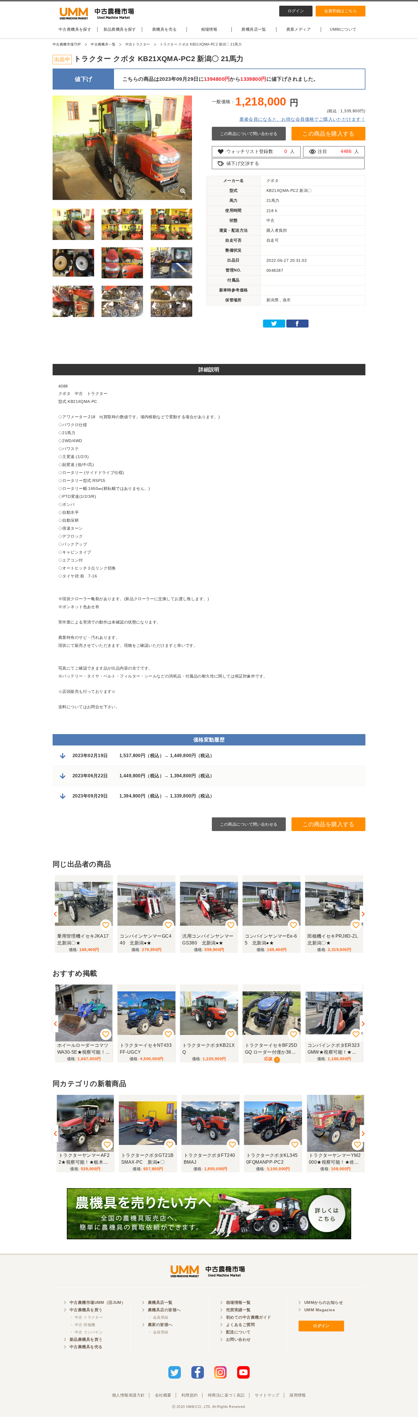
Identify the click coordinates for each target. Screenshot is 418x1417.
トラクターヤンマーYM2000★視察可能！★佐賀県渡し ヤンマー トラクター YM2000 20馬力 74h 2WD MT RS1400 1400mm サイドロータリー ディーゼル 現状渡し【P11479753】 (334, 1159)
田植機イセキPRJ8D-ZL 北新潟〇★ (334, 939)
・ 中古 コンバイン (86, 1332)
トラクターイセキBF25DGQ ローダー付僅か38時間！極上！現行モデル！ (271, 1049)
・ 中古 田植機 (82, 1325)
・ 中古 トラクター (86, 1317)
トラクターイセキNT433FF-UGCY (145, 1049)
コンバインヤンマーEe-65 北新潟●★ (271, 939)
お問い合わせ (238, 1339)
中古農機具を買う (86, 1310)
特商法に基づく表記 (226, 1395)
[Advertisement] (209, 345)
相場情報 (209, 29)
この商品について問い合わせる (249, 133)
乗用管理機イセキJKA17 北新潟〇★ (85, 939)
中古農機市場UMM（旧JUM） (97, 1302)
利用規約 (189, 1395)
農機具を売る (164, 29)
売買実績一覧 (238, 1310)
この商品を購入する (328, 133)
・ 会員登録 (158, 1317)
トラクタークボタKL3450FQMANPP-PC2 (270, 1159)
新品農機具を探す (120, 29)
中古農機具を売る (86, 1347)
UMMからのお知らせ (323, 1302)
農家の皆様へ (160, 1324)
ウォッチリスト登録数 (249, 151)
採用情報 (297, 1395)
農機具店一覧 (253, 29)
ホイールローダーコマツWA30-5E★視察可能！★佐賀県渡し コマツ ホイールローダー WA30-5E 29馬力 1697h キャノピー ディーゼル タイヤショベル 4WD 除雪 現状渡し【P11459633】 (84, 1049)
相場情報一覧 (238, 1302)
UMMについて (343, 29)
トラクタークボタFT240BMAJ (207, 1159)
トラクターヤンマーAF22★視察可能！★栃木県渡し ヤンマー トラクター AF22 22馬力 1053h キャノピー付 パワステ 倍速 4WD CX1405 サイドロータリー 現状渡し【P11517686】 (82, 1159)
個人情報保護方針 (128, 1395)
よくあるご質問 (240, 1324)
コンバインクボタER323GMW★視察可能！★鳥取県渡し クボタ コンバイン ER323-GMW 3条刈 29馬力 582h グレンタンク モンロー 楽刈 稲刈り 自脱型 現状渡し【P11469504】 (333, 1049)
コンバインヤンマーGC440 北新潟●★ (145, 939)
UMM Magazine (319, 1310)
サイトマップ (267, 1395)
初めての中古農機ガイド (248, 1317)
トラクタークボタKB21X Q (208, 1049)
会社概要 (163, 1395)
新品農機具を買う (86, 1339)
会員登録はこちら (340, 11)
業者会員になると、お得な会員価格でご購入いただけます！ (302, 119)
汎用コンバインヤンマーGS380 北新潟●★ (208, 939)
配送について (238, 1332)
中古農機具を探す (75, 29)
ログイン (296, 11)
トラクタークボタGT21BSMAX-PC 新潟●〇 (146, 1159)
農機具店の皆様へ (164, 1310)
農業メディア (298, 29)
